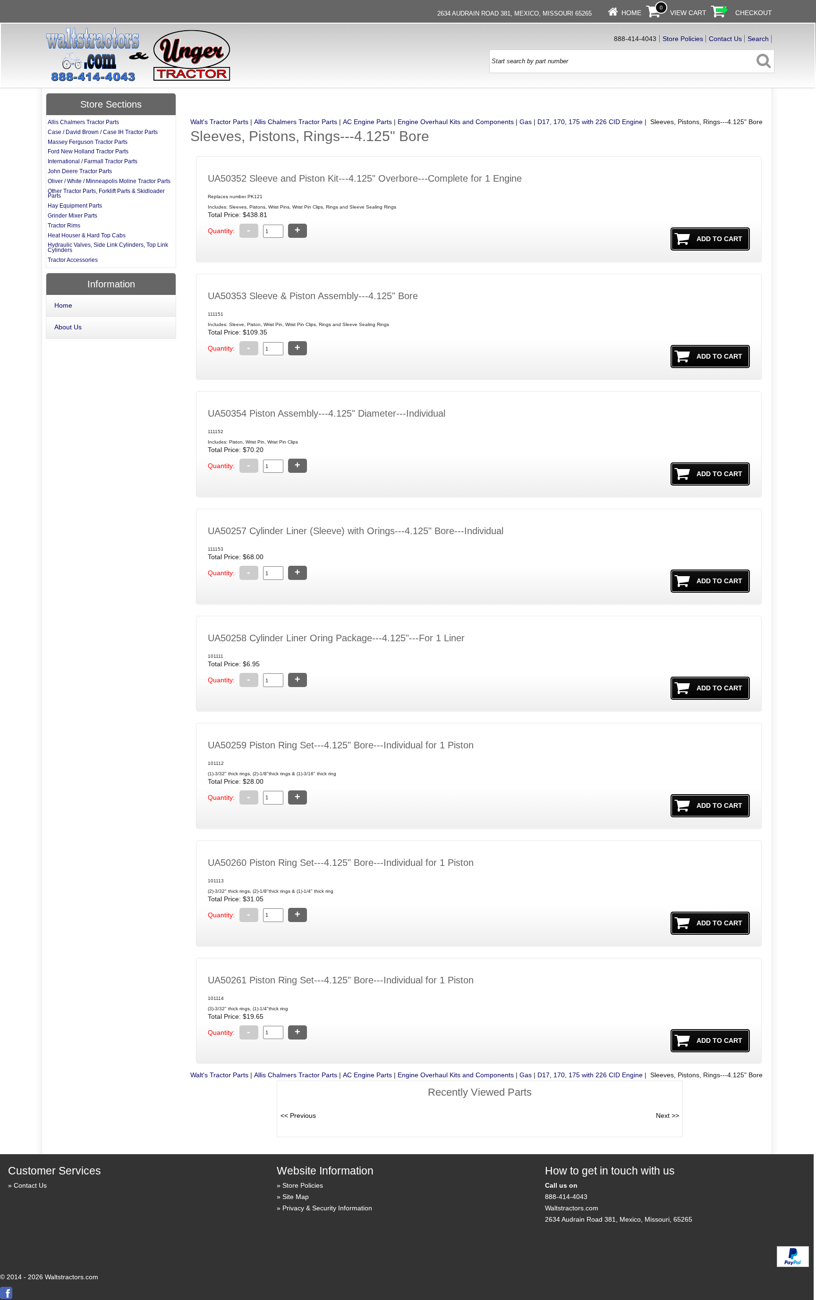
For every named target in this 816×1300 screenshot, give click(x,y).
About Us (68, 327)
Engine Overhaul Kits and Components (456, 122)
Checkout (753, 13)
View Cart (688, 13)
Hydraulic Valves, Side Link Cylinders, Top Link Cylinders (108, 247)
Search (758, 38)
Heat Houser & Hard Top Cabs (87, 235)
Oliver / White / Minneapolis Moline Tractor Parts (109, 181)
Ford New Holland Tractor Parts (88, 151)
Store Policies (683, 38)
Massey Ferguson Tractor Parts (88, 142)
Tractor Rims (64, 225)
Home (631, 13)
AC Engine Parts (367, 122)
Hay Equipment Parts (75, 205)
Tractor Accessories (73, 260)
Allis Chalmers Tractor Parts (295, 122)
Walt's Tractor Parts (219, 122)
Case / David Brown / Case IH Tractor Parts (103, 132)
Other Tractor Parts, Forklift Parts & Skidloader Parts (106, 194)
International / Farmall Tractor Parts (92, 161)
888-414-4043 (566, 1196)
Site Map (295, 1196)
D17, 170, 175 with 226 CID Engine (590, 122)
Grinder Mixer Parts (72, 215)
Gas (525, 122)
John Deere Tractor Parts (80, 171)
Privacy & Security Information (327, 1208)
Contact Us (725, 38)
